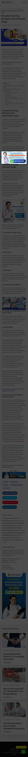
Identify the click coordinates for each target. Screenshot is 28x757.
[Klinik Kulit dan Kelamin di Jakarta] (14, 157)
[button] (14, 378)
